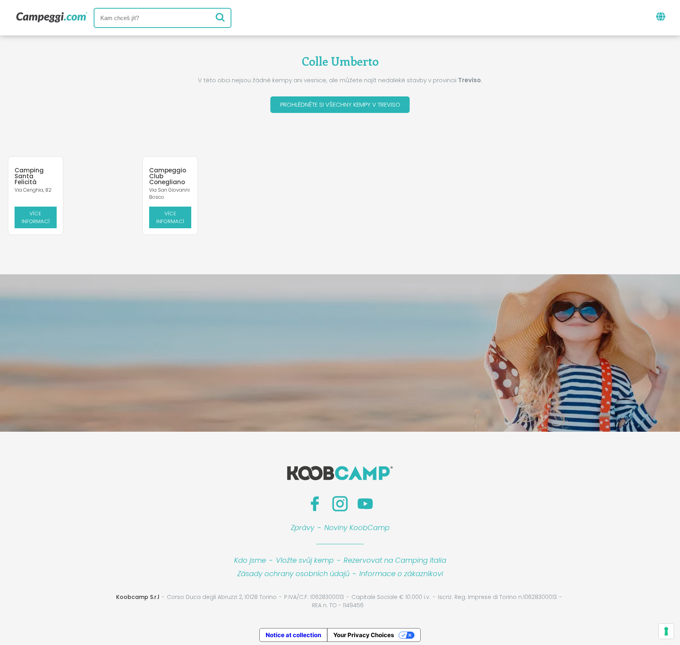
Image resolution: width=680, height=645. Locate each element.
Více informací (36, 217)
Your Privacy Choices (363, 635)
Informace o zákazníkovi (401, 573)
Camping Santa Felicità (29, 176)
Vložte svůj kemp (305, 560)
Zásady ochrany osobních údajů (293, 573)
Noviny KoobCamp (357, 527)
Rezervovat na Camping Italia (395, 560)
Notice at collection (293, 635)
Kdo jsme (250, 560)
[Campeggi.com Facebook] (315, 504)
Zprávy (302, 527)
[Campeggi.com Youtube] (365, 504)
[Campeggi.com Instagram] (340, 504)
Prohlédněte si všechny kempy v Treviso (340, 104)
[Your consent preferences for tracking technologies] (666, 631)
